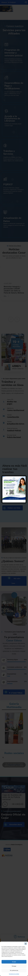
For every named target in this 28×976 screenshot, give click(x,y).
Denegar (14, 966)
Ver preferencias (14, 970)
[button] (25, 943)
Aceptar (14, 961)
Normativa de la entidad (14, 974)
